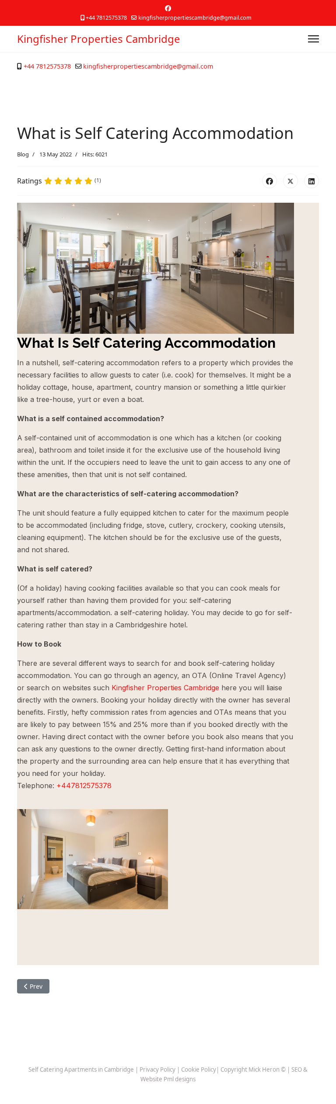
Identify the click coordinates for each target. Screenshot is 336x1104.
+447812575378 (84, 785)
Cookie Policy (198, 1069)
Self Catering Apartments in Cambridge (81, 1069)
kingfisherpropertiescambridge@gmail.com (195, 17)
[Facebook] (168, 8)
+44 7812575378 (106, 17)
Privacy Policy (157, 1069)
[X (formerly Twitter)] (290, 180)
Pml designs (180, 1079)
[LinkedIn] (311, 180)
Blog (23, 154)
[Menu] (313, 39)
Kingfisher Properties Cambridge (98, 39)
